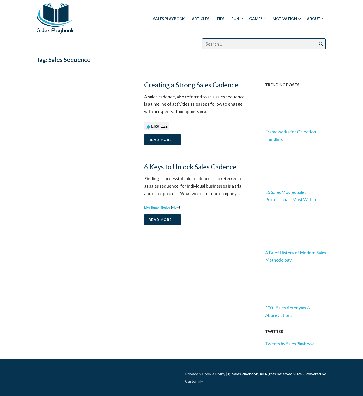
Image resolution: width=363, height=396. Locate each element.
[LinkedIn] (43, 376)
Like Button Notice (157, 207)
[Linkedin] (42, 44)
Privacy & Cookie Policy (205, 373)
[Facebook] (54, 44)
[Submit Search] (321, 43)
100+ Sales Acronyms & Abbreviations (287, 311)
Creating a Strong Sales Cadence (191, 85)
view (175, 207)
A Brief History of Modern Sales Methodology (295, 256)
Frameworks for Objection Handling (290, 135)
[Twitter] (79, 44)
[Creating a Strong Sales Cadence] (85, 113)
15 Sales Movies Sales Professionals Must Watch (290, 195)
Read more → (162, 140)
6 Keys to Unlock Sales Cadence (190, 167)
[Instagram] (67, 44)
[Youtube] (91, 44)
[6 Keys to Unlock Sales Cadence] (85, 194)
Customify (194, 381)
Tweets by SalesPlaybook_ (290, 343)
